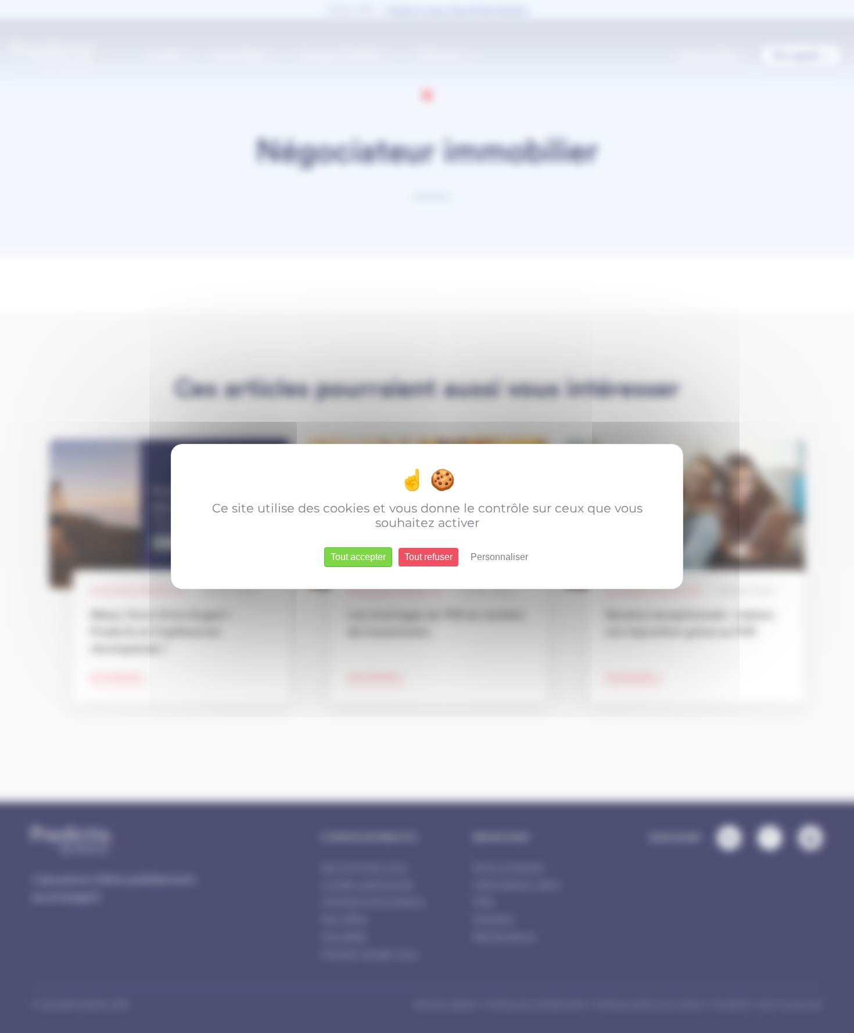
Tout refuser (428, 557)
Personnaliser (499, 557)
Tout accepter (358, 557)
